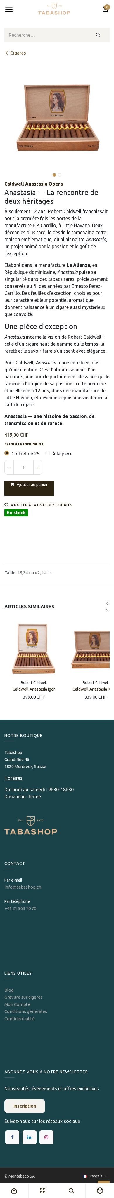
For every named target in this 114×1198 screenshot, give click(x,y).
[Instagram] (46, 1137)
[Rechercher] (98, 35)
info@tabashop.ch (23, 886)
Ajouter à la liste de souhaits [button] (41, 505)
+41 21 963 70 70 (20, 908)
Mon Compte (17, 1004)
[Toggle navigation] (8, 9)
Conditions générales (25, 1011)
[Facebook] (12, 1137)
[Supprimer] (9, 467)
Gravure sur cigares (23, 997)
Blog (8, 990)
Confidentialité (19, 1018)
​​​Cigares (18, 52)
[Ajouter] (37, 467)
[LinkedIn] (30, 1137)
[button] (9, 170)
